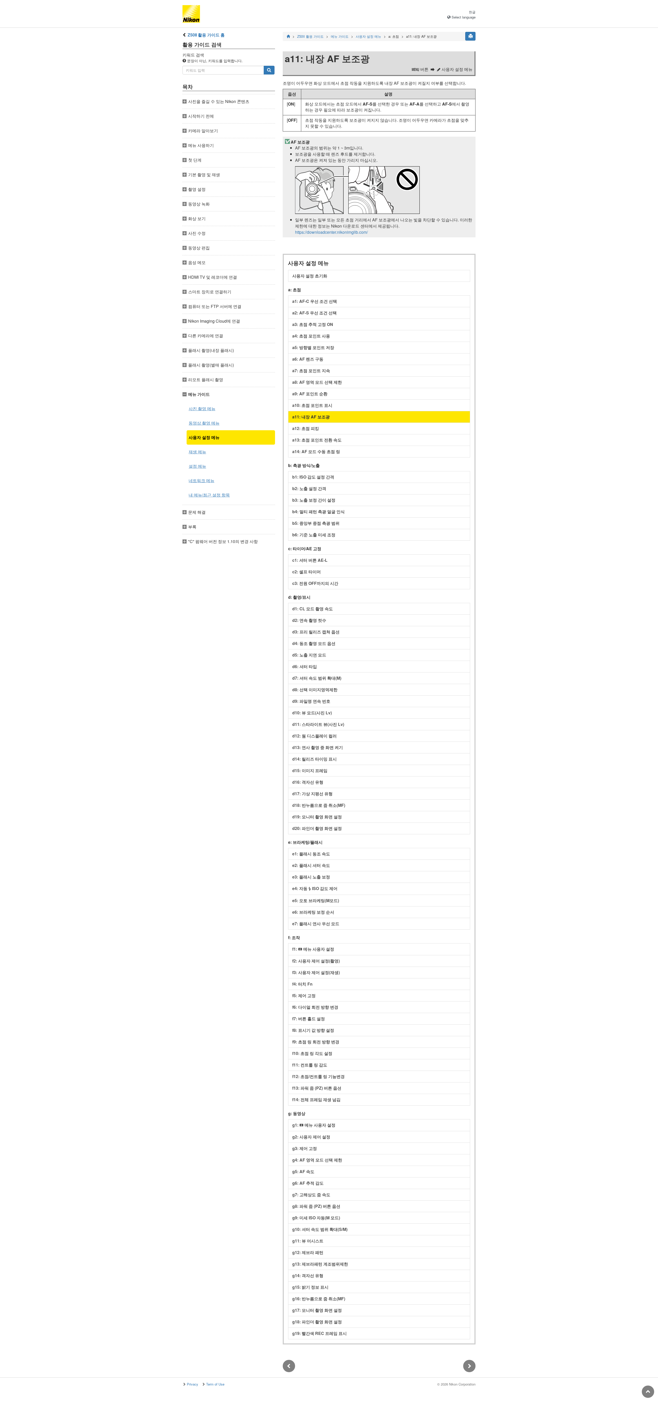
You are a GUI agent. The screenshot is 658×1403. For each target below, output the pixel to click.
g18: (317, 1322)
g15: (310, 1287)
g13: (320, 1264)
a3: (312, 324)
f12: (318, 1076)
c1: (309, 560)
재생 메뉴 (197, 452)
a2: (314, 313)
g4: (317, 1160)
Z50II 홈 (206, 35)
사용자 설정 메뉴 (204, 437)
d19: (317, 817)
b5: (316, 523)
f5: (304, 995)
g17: (317, 1310)
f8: (313, 1030)
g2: (311, 1137)
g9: (316, 1218)
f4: (302, 984)
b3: (313, 500)
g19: (319, 1333)
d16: (307, 782)
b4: (318, 512)
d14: (314, 759)
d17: (312, 794)
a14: (316, 451)
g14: (307, 1275)
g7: (311, 1195)
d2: (309, 620)
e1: (311, 854)
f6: (315, 1007)
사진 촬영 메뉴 (202, 408)
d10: (312, 713)
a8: (317, 382)
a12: (305, 428)
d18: (318, 805)
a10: (312, 405)
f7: (308, 1019)
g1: (313, 1125)
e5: (315, 900)
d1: (312, 609)
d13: (317, 747)
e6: (313, 912)
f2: (316, 961)
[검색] (269, 70)
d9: (311, 701)
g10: (320, 1229)
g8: (316, 1206)
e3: (311, 877)
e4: (314, 888)
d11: (318, 724)
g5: (303, 1171)
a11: (311, 417)
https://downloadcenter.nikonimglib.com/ (331, 232)
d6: (304, 666)
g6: (308, 1183)
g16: (318, 1299)
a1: (314, 301)
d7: (316, 678)
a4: (311, 336)
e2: (311, 865)
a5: (313, 347)
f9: (315, 1042)
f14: (316, 1099)
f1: (313, 949)
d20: (317, 828)
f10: (312, 1053)
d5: (309, 655)
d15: (309, 770)
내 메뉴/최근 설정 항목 (209, 495)
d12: (314, 736)
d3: (316, 632)
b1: (313, 477)
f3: (316, 972)
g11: (307, 1241)
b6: (313, 535)
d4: (313, 643)
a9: (309, 394)
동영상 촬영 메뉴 (204, 423)
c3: (315, 583)
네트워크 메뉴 (201, 480)
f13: (316, 1088)
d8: (314, 690)
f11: (309, 1065)
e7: (315, 924)
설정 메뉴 (197, 466)
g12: (307, 1252)
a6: (307, 359)
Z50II (310, 36)
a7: (311, 370)
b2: (309, 488)
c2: (306, 572)
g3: (304, 1148)
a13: (317, 440)
